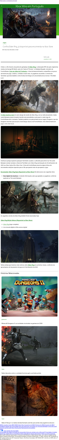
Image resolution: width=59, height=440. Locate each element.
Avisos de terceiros (36, 433)
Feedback (2, 426)
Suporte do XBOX (49, 425)
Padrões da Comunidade (11, 426)
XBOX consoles (4, 425)
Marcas (28, 433)
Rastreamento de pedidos (28, 428)
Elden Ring (32, 67)
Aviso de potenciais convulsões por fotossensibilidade (33, 426)
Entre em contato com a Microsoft (35, 432)
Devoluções (18, 428)
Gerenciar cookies (5, 433)
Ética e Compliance (15, 433)
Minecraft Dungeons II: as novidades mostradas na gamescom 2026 (22, 323)
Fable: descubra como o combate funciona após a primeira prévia (21, 373)
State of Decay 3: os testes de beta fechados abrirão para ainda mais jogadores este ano (28, 423)
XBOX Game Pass (19, 425)
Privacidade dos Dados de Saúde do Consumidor (13, 432)
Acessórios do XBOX (29, 425)
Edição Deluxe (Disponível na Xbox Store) (16, 220)
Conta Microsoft (52, 426)
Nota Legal (24, 433)
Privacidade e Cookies (51, 432)
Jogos (4, 43)
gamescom (4, 320)
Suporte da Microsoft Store (7, 428)
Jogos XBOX (11, 425)
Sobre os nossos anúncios (48, 433)
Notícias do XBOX (40, 425)
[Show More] (1, 6)
